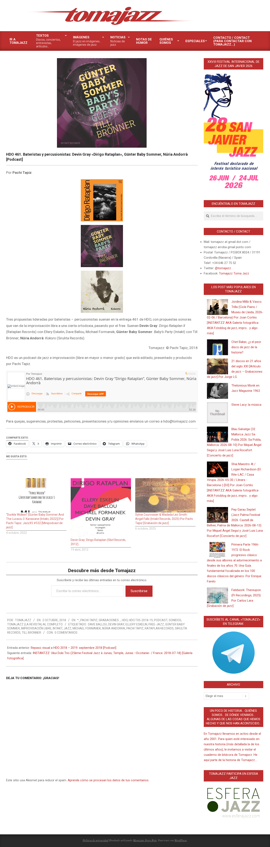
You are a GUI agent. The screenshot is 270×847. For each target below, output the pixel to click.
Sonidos (175, 620)
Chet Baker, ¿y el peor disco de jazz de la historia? (246, 347)
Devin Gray (116, 624)
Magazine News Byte (145, 840)
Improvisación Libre (36, 628)
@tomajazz (223, 268)
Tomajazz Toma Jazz (234, 273)
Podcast (160, 620)
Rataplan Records (159, 628)
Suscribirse (139, 591)
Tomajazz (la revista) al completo (35, 624)
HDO (125, 620)
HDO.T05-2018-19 (141, 620)
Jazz (67, 628)
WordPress (180, 840)
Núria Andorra (113, 628)
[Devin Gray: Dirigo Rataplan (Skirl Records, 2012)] (101, 508)
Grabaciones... (110, 620)
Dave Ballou (97, 624)
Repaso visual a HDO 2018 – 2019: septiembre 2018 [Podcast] (73, 648)
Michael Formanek (87, 628)
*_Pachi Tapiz (87, 620)
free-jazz (156, 624)
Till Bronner (31, 632)
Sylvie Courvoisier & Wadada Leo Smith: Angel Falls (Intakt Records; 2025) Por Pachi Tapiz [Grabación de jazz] (164, 519)
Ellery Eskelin (136, 624)
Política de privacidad (95, 840)
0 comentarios (66, 632)
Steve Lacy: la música (246, 405)
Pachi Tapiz (134, 628)
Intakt (57, 628)
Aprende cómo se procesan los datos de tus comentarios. (108, 780)
